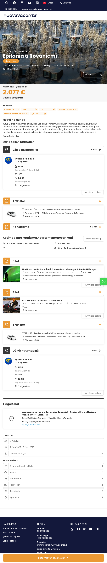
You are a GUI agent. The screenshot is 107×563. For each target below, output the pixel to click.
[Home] (6, 3)
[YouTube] (29, 3)
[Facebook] (14, 3)
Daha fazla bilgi (11, 136)
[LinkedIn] (37, 3)
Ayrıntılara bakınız (93, 192)
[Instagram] (22, 3)
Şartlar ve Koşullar (11, 536)
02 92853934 (11, 9)
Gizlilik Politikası (10, 541)
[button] (8, 233)
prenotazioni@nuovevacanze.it (37, 9)
